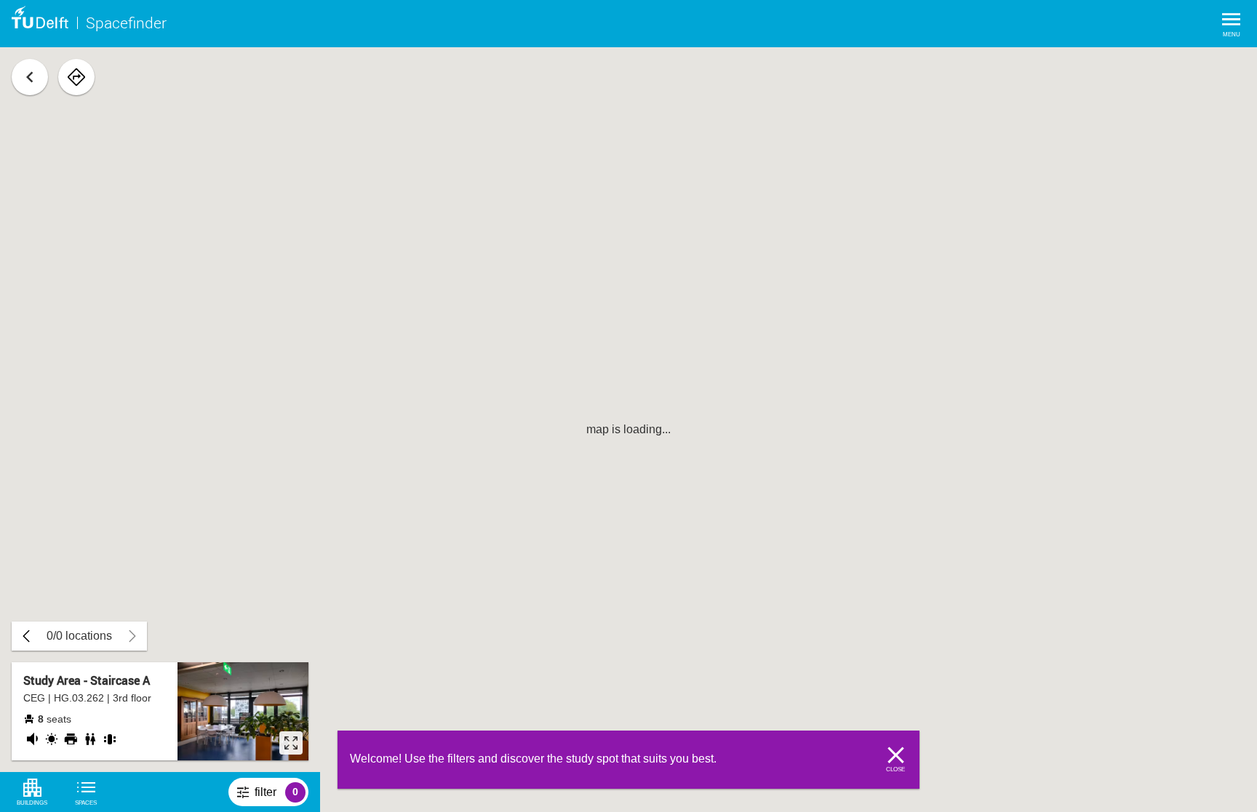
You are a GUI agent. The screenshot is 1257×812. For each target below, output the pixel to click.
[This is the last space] (26, 636)
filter (281, 796)
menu (1231, 34)
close (895, 769)
